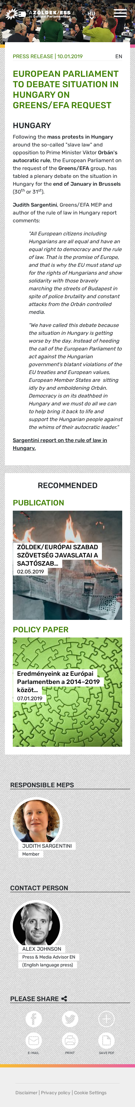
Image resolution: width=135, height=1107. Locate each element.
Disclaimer (26, 1093)
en (118, 56)
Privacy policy (55, 1093)
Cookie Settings (90, 1093)
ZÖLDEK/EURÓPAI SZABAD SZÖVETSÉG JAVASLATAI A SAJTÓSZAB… (57, 555)
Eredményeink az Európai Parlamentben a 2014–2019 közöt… (58, 682)
